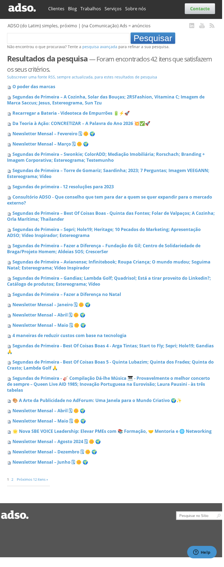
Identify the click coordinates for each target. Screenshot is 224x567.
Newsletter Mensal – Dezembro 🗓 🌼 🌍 (54, 452)
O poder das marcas (33, 87)
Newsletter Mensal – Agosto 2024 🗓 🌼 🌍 (56, 441)
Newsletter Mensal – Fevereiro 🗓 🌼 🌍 (53, 134)
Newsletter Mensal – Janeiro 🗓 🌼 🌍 (51, 305)
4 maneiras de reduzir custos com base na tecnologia (69, 335)
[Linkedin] (192, 26)
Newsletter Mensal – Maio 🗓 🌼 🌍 (49, 325)
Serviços (113, 9)
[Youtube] (202, 26)
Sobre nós (135, 9)
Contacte (200, 9)
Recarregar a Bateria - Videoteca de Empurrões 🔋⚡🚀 (71, 113)
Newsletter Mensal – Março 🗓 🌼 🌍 (50, 144)
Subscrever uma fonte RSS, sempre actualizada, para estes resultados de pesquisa (82, 77)
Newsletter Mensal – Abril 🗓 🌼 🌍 (48, 315)
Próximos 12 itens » (32, 479)
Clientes (56, 9)
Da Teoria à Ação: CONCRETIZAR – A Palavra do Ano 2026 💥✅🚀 (81, 123)
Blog (72, 9)
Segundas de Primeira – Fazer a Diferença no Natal (66, 294)
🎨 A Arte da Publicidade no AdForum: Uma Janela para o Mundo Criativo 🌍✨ (97, 400)
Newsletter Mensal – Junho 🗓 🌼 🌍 (50, 462)
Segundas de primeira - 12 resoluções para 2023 (63, 187)
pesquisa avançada (99, 46)
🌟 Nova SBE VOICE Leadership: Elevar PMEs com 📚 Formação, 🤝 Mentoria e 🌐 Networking (112, 431)
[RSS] (212, 26)
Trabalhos (90, 9)
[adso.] (25, 7)
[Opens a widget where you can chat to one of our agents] (202, 552)
